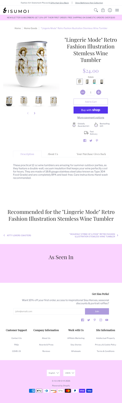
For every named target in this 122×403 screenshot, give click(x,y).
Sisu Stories (76, 344)
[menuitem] (95, 10)
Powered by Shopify (61, 385)
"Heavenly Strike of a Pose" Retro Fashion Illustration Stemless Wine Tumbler (92, 235)
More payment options (90, 117)
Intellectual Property (105, 338)
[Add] (98, 92)
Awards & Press (46, 344)
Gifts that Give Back (59, 3)
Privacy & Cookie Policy (105, 344)
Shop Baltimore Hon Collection (89, 3)
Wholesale (76, 351)
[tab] (27, 154)
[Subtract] (82, 92)
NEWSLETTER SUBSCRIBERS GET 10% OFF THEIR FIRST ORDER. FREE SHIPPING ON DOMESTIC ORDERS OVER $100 (61, 17)
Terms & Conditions (105, 351)
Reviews (46, 351)
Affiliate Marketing (76, 338)
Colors (91, 77)
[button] (95, 10)
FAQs (16, 344)
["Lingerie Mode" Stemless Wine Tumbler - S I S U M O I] (9, 101)
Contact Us (16, 338)
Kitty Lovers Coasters (19, 235)
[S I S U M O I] (16, 10)
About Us (46, 338)
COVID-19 (16, 351)
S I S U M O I (57, 381)
